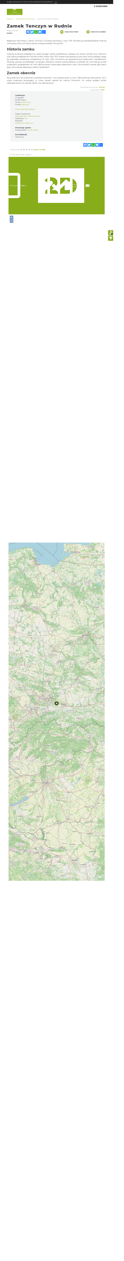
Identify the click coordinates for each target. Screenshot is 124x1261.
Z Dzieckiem (100, 6)
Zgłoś (102, 87)
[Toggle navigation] (56, 2)
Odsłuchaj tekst (72, 32)
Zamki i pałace (33, 130)
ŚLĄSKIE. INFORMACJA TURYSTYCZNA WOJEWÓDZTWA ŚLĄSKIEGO (30, 2)
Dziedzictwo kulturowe (24, 123)
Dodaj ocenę (39, 149)
